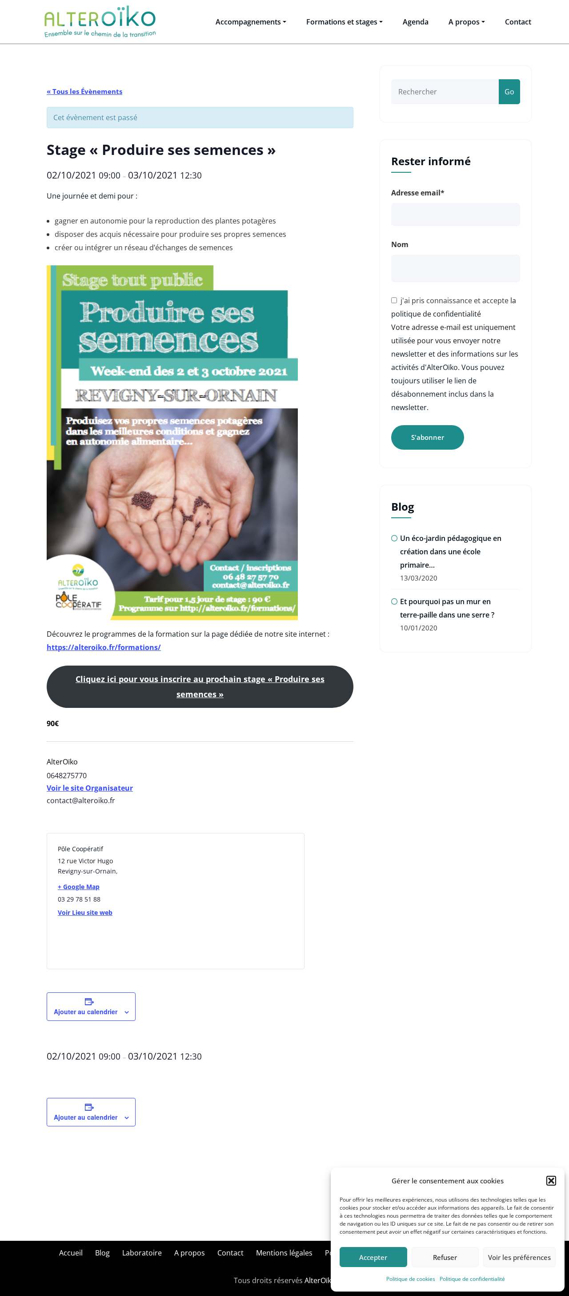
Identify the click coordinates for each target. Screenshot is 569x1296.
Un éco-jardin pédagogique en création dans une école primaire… (450, 551)
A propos (464, 22)
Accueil (71, 1253)
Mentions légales (284, 1253)
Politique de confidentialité (472, 1279)
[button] (551, 1180)
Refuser (445, 1257)
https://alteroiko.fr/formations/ (104, 647)
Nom (400, 244)
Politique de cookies (410, 1279)
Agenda (416, 22)
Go (509, 92)
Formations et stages (341, 22)
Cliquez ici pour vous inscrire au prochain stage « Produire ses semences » (200, 686)
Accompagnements (248, 22)
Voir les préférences (519, 1257)
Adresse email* (418, 193)
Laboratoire (142, 1253)
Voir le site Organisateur (90, 788)
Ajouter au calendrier (85, 1011)
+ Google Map (79, 886)
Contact (518, 22)
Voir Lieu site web (85, 912)
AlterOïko (320, 1280)
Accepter (373, 1257)
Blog (102, 1253)
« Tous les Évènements (84, 91)
